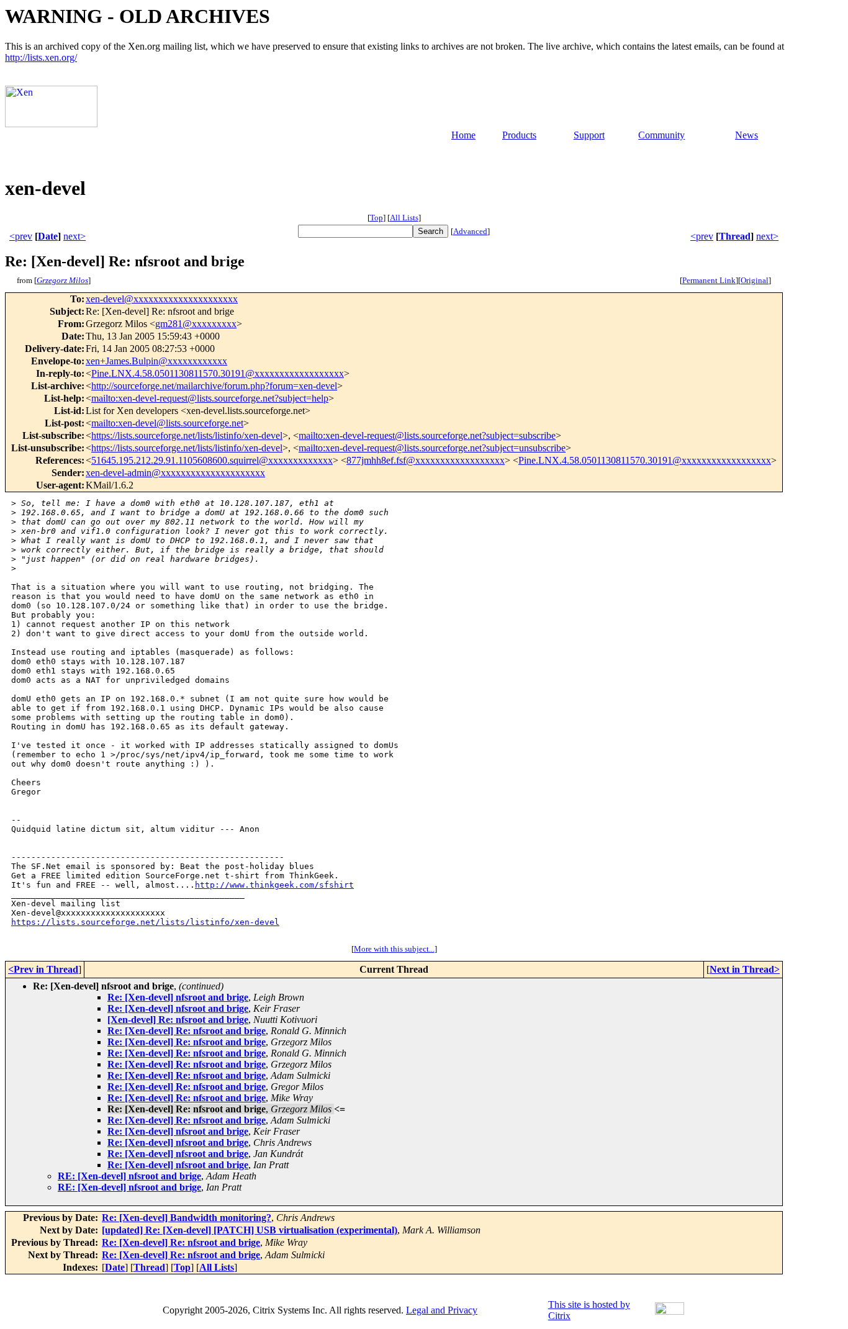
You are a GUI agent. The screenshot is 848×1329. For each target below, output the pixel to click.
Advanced (470, 231)
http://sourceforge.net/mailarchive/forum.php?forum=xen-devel (214, 386)
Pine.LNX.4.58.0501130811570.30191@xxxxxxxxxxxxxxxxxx (217, 373)
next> (74, 236)
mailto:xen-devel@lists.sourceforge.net (167, 423)
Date (48, 236)
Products (519, 135)
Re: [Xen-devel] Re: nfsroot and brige (186, 1030)
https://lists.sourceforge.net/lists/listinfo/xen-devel (186, 435)
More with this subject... (394, 948)
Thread (735, 236)
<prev (20, 236)
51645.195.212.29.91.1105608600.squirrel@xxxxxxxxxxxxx (212, 460)
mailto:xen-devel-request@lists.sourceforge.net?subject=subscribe (427, 435)
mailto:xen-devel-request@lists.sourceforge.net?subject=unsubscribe (432, 448)
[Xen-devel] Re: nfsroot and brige (177, 1019)
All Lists (404, 217)
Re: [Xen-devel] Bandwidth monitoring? (186, 1217)
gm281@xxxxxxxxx (196, 323)
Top (376, 217)
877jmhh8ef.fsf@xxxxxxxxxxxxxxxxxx (425, 460)
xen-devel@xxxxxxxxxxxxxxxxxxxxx (162, 299)
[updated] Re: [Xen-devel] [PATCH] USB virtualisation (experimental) (249, 1230)
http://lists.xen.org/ (41, 57)
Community (661, 135)
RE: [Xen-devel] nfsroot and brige (129, 1176)
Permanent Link (709, 280)
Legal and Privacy (441, 1310)
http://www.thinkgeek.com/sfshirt (274, 885)
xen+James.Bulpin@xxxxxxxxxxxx (156, 361)
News (746, 135)
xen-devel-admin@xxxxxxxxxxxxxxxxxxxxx (175, 472)
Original (755, 280)
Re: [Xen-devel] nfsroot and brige (177, 997)
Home (463, 135)
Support (589, 135)
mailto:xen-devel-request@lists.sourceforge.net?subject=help (209, 398)
